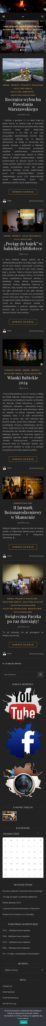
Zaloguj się (7, 986)
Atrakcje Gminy (13, 370)
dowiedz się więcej (23, 192)
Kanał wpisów (9, 992)
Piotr (9, 200)
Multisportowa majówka (19, 930)
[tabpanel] (23, 36)
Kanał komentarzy (10, 997)
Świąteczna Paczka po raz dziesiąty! (23, 618)
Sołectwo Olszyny (33, 602)
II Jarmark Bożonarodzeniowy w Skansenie (23, 512)
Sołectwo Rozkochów (23, 95)
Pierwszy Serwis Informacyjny (23, 39)
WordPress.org (9, 1003)
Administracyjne (23, 503)
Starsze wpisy (12, 663)
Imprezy (15, 85)
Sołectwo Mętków (23, 30)
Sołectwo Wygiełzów (15, 609)
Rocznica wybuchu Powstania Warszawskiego (23, 104)
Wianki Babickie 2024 (23, 380)
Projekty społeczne (27, 27)
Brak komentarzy (36, 200)
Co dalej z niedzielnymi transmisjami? (23, 953)
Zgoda (23, 1022)
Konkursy (13, 27)
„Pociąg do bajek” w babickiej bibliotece (23, 246)
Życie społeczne (27, 33)
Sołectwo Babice (23, 88)
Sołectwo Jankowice (22, 92)
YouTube (15, 33)
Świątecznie (37, 30)
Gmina (5, 27)
